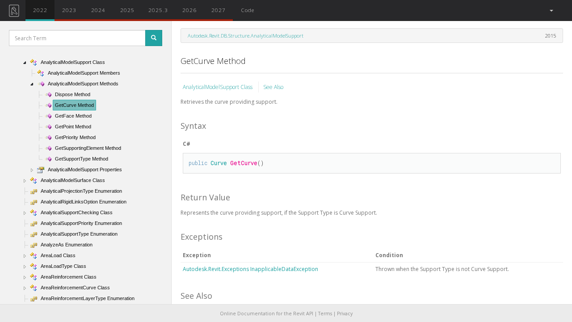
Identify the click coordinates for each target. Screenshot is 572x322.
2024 (98, 9)
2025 (127, 9)
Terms (325, 313)
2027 (218, 9)
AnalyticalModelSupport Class (218, 87)
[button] (550, 10)
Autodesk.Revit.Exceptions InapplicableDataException (250, 269)
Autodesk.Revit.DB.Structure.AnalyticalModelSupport (245, 35)
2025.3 (158, 9)
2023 (69, 9)
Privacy (345, 313)
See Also (273, 87)
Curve (218, 162)
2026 (189, 9)
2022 (40, 9)
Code (247, 9)
